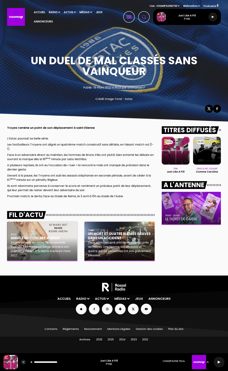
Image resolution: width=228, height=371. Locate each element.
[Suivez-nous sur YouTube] (146, 309)
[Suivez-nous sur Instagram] (107, 309)
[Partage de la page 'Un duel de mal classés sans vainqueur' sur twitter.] (209, 109)
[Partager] (23, 362)
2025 (111, 339)
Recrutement (93, 329)
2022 (145, 339)
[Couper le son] (31, 362)
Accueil (39, 12)
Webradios (190, 6)
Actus (68, 12)
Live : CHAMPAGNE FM (163, 6)
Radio (53, 12)
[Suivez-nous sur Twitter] (133, 309)
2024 (122, 339)
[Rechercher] (144, 17)
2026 (99, 339)
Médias (84, 12)
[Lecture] (212, 16)
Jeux (99, 12)
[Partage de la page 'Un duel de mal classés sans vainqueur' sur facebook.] (217, 109)
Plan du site (175, 329)
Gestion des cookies (149, 329)
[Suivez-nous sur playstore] (120, 309)
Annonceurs (43, 21)
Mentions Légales (118, 329)
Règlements (71, 329)
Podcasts (210, 6)
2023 (134, 339)
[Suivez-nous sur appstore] (81, 309)
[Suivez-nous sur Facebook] (94, 309)
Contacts (51, 329)
